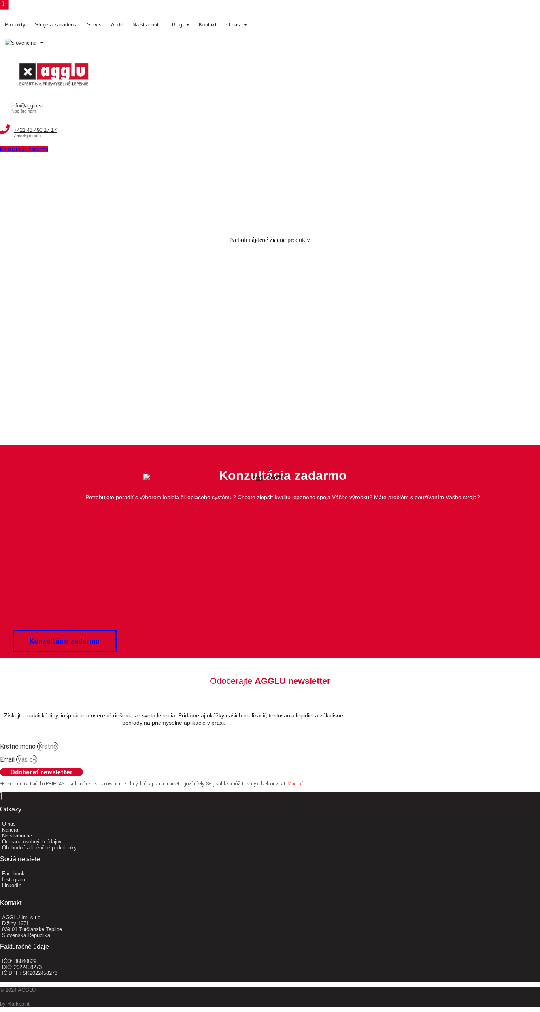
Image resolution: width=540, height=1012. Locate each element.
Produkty (15, 25)
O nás (233, 25)
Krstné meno (18, 746)
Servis (94, 25)
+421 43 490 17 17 (35, 130)
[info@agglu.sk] (4, 105)
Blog (177, 25)
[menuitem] (24, 43)
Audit (117, 25)
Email (8, 759)
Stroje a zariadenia (56, 25)
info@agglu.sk (27, 106)
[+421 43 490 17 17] (5, 129)
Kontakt (208, 25)
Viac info (296, 784)
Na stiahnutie (147, 25)
